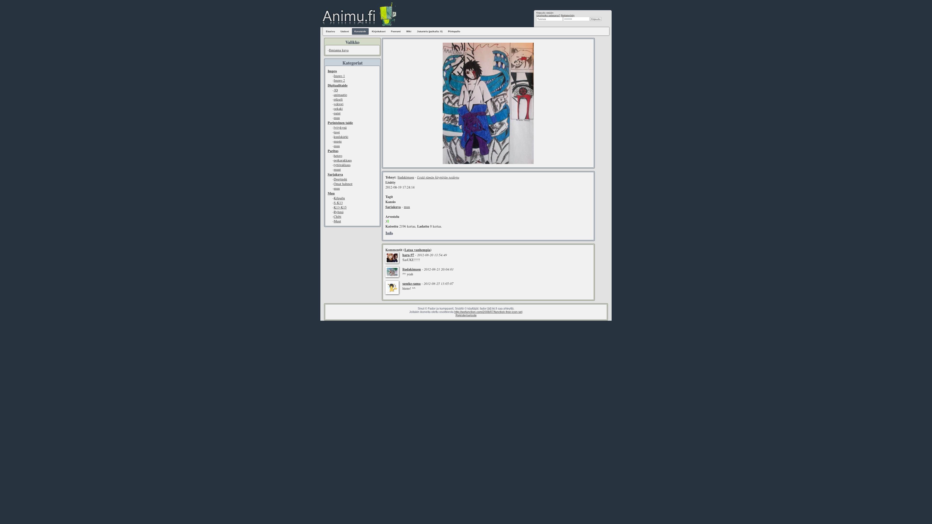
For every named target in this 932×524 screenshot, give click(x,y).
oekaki (338, 108)
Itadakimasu (406, 177)
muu (337, 117)
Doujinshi (340, 179)
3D (336, 90)
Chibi (337, 216)
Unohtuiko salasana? (548, 15)
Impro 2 (339, 80)
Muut (337, 221)
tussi (337, 132)
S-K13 (338, 202)
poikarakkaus (343, 160)
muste (338, 141)
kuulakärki (341, 136)
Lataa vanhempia (417, 249)
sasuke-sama (411, 283)
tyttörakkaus (342, 165)
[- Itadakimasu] (488, 162)
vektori (338, 104)
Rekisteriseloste (466, 315)
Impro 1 (339, 76)
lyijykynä (340, 127)
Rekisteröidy (567, 15)
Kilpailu (339, 198)
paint (337, 113)
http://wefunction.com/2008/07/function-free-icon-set (488, 312)
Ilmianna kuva (339, 50)
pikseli (338, 99)
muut (337, 169)
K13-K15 (340, 207)
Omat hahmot (343, 183)
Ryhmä (338, 212)
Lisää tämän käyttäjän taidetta (438, 177)
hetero (338, 155)
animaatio (340, 94)
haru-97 (408, 254)
